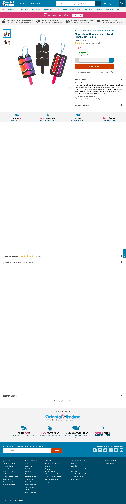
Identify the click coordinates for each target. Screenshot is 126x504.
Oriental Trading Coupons (10, 476)
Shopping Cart (29, 479)
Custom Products (110, 463)
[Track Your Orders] (105, 3)
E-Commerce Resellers (77, 476)
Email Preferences (30, 492)
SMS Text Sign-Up (8, 482)
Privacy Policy (74, 463)
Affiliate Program (50, 471)
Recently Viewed (10, 395)
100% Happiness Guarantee (53, 476)
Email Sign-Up (7, 479)
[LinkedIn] (100, 450)
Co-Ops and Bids (8, 466)
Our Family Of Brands (51, 479)
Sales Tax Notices (30, 484)
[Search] (97, 3)
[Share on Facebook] (97, 72)
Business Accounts (8, 469)
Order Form (28, 471)
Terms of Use (74, 466)
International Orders (31, 482)
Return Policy (29, 474)
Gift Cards (6, 474)
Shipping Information (31, 476)
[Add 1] (111, 60)
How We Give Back (51, 466)
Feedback (124, 253)
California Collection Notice (79, 469)
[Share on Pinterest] (102, 72)
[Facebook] (95, 450)
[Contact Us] (110, 3)
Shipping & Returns (82, 105)
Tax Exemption (29, 487)
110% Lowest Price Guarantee (54, 474)
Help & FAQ (28, 466)
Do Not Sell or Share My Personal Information (84, 474)
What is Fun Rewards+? (10, 484)
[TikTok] (111, 450)
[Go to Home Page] (75, 30)
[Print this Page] (112, 72)
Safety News (74, 471)
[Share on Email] (107, 72)
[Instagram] (121, 450)
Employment (49, 469)
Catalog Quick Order (9, 463)
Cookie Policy (74, 479)
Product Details (80, 79)
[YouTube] (116, 450)
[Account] (116, 3)
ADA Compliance (30, 490)
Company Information (52, 463)
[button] (42, 59)
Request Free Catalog (9, 471)
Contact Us (28, 463)
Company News (50, 482)
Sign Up (56, 451)
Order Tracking (29, 469)
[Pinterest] (105, 450)
